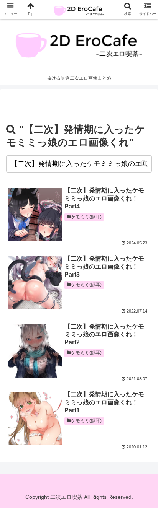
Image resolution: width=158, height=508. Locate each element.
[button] (144, 163)
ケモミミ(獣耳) (86, 217)
